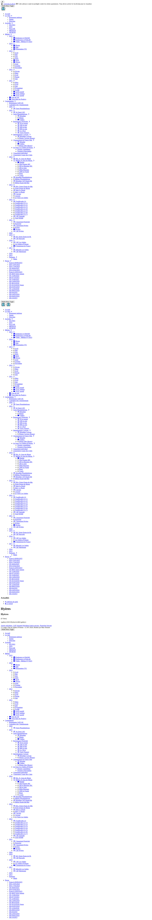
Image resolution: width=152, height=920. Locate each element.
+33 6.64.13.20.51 (9, 4)
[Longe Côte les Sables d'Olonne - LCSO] (3, 10)
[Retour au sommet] (2, 2)
